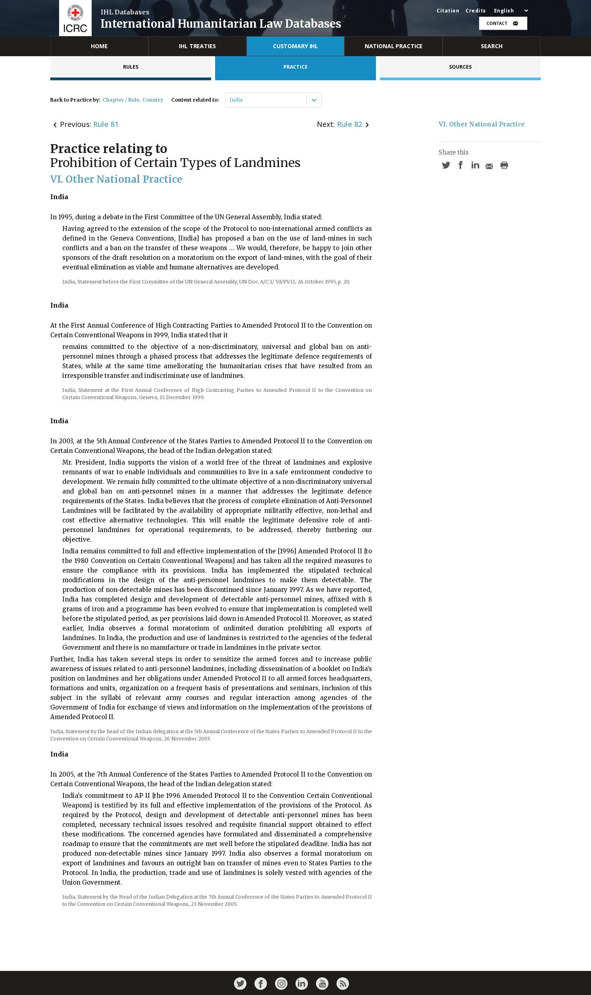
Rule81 (106, 124)
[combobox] (230, 100)
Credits (476, 10)
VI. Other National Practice (482, 124)
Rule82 (349, 124)
